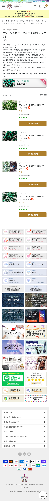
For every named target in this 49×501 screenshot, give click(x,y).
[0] (44, 6)
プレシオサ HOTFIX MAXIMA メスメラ (32, 167)
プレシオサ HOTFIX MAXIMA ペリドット (32, 106)
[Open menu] (43, 495)
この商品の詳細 (32, 123)
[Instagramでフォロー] (24, 454)
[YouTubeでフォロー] (29, 454)
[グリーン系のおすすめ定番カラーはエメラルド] (24, 84)
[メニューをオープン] (3, 6)
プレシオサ (22, 102)
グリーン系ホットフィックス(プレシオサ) (38, 22)
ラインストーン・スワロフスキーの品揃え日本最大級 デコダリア (24, 486)
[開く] (35, 6)
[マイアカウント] (40, 6)
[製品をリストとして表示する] (41, 95)
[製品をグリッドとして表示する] (45, 95)
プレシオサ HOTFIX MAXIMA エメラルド (32, 136)
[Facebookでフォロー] (20, 454)
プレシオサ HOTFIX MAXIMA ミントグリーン (32, 197)
